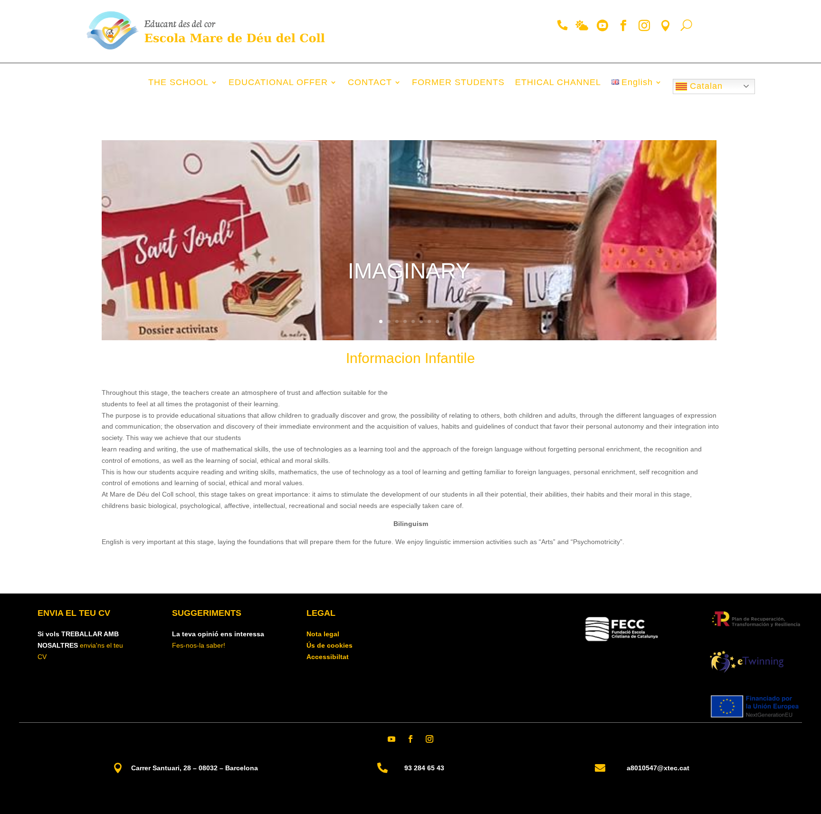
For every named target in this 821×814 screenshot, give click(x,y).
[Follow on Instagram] (429, 739)
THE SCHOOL (178, 83)
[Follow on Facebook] (410, 739)
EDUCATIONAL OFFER (278, 83)
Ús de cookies (329, 645)
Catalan (705, 86)
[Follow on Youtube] (391, 739)
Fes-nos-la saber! (198, 645)
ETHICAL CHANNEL (558, 83)
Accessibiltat (327, 657)
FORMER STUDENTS (458, 83)
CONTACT (370, 83)
